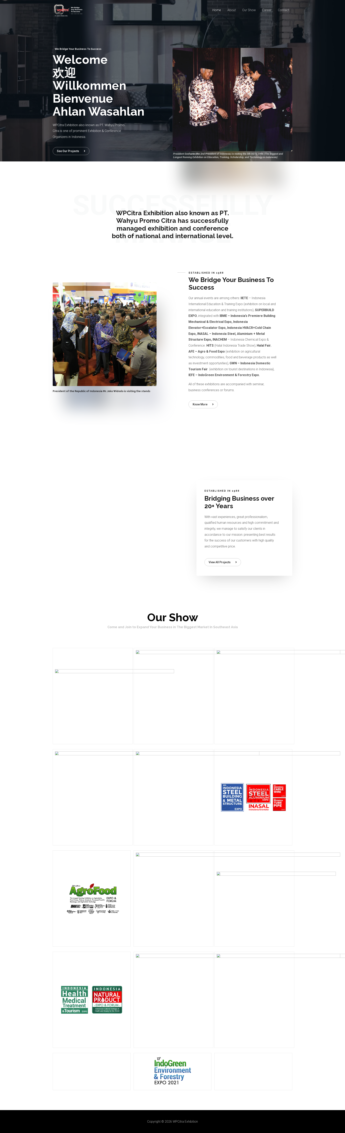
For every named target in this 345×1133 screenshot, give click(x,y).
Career (267, 10)
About (231, 10)
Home (216, 10)
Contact (283, 10)
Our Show (249, 10)
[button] (71, 151)
